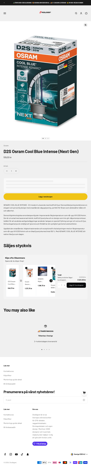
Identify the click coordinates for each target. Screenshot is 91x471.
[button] (51, 280)
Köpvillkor (7, 375)
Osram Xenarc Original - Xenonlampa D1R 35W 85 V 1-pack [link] (29, 283)
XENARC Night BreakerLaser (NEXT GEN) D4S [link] (42, 280)
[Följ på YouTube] (16, 454)
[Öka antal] (16, 171)
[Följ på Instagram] (10, 454)
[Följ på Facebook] (5, 454)
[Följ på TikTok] (22, 454)
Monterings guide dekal (13, 379)
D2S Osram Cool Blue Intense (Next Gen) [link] (12, 283)
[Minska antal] (7, 171)
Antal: (6, 166)
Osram (6, 145)
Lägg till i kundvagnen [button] (76, 285)
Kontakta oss (9, 371)
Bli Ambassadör (10, 384)
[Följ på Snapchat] (27, 454)
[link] (12, 273)
